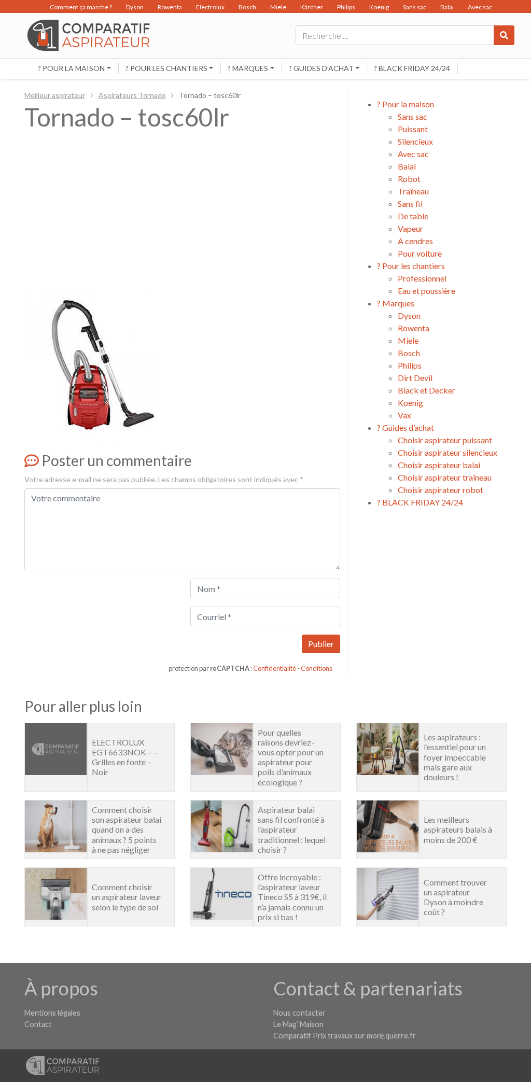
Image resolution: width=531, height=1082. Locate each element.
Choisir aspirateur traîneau (445, 477)
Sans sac (414, 7)
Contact (38, 1024)
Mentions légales (52, 1012)
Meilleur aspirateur (54, 95)
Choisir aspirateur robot (440, 490)
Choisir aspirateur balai (439, 465)
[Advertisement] (182, 211)
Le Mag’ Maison (298, 1024)
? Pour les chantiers (166, 68)
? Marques (248, 68)
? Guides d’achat (321, 68)
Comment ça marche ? (81, 7)
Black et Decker (426, 390)
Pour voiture (420, 253)
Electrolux (210, 7)
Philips (346, 7)
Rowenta (170, 7)
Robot (409, 179)
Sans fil (410, 203)
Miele (278, 7)
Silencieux (415, 141)
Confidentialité (274, 668)
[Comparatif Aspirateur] (86, 34)
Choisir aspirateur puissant (445, 440)
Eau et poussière (426, 291)
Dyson (135, 7)
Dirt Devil (415, 378)
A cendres (415, 241)
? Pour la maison (71, 68)
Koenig (379, 7)
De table (413, 216)
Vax (404, 415)
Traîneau (413, 191)
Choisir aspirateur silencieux (447, 452)
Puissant (413, 129)
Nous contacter (299, 1012)
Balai (447, 7)
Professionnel (422, 278)
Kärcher (311, 7)
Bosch (247, 7)
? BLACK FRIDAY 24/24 (412, 68)
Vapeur (410, 228)
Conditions (316, 668)
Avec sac (480, 7)
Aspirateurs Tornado (132, 95)
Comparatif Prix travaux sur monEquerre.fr (344, 1035)
